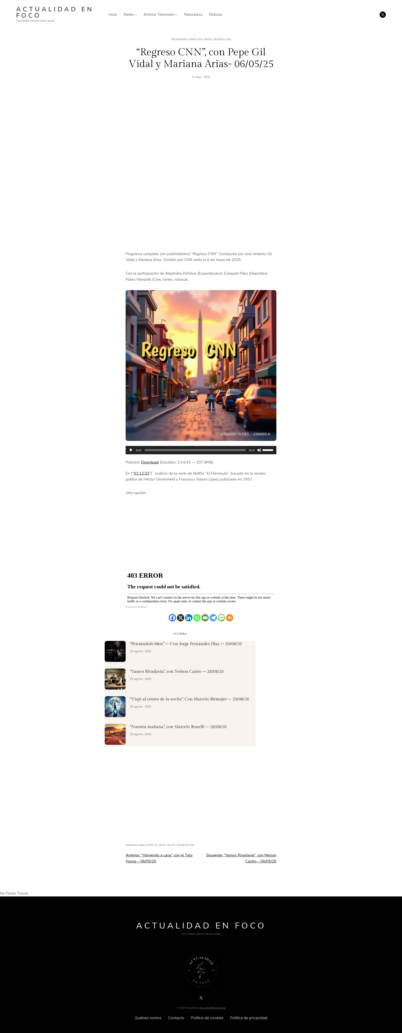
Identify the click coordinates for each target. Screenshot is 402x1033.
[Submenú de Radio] (136, 14)
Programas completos (187, 39)
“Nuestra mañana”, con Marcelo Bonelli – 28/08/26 (178, 726)
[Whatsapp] (197, 617)
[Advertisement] (201, 131)
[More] (229, 617)
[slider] (268, 449)
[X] (180, 617)
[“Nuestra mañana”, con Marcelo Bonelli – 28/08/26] (115, 735)
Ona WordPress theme (212, 1008)
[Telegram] (213, 617)
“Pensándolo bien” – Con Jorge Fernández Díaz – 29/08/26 (186, 643)
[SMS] (221, 617)
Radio (208, 39)
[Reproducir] (131, 450)
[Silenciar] (259, 450)
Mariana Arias (136, 845)
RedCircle (142, 607)
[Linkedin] (188, 617)
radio (171, 845)
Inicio (112, 14)
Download (150, 462)
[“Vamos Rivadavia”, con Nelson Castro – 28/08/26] (115, 680)
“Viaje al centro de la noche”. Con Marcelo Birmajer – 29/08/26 (189, 699)
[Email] (205, 617)
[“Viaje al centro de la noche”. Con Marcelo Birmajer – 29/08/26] (115, 707)
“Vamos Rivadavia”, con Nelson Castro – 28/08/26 (177, 671)
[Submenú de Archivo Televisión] (176, 14)
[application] (201, 450)
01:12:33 (141, 473)
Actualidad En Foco (55, 12)
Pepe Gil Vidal (156, 845)
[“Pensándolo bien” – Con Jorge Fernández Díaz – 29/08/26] (115, 652)
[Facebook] (172, 617)
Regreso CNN (222, 39)
